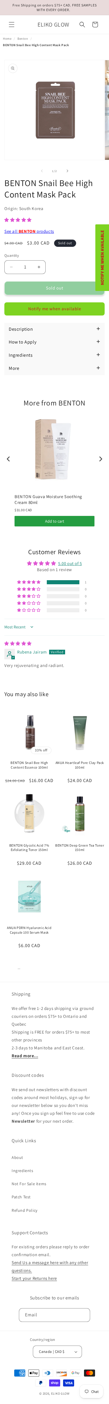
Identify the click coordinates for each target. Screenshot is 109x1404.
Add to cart (54, 521)
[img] (18, 643)
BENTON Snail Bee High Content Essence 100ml (29, 764)
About (17, 1157)
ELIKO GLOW (60, 1393)
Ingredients (22, 1170)
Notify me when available (54, 308)
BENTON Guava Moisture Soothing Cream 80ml (48, 499)
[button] (11, 24)
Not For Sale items (29, 1183)
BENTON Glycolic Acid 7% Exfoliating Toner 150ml (29, 847)
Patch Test (21, 1197)
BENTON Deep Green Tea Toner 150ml (79, 847)
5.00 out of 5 (70, 563)
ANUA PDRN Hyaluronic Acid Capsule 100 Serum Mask (29, 930)
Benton (22, 39)
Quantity (11, 255)
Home (7, 39)
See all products (29, 231)
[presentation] (8, 458)
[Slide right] (67, 170)
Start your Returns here (34, 1278)
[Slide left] (41, 170)
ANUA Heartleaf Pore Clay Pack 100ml (80, 764)
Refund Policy (24, 1210)
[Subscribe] (83, 1315)
